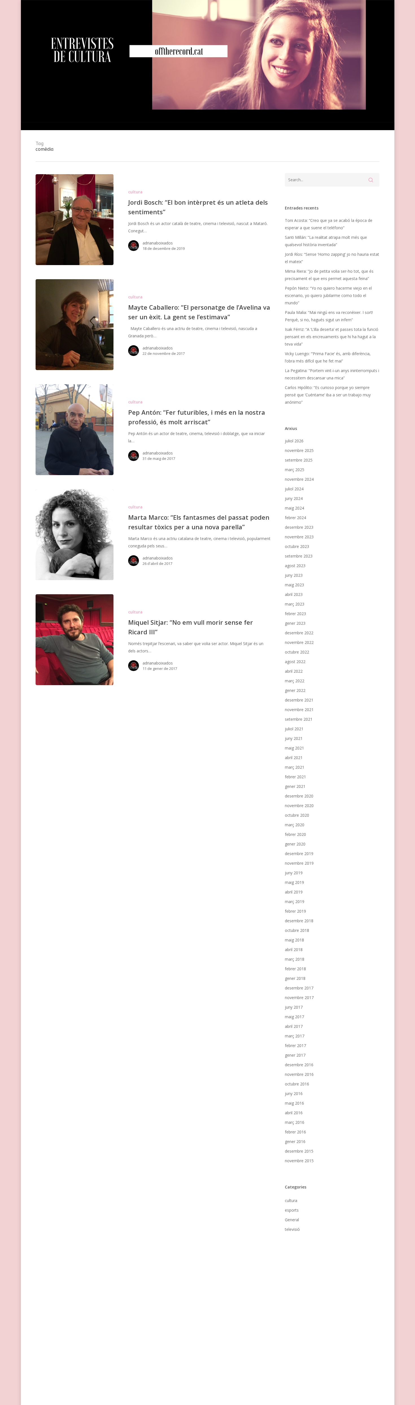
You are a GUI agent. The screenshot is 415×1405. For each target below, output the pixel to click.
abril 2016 (294, 1112)
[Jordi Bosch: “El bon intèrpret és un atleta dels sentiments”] (74, 219)
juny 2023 (294, 575)
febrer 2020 (295, 834)
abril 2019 (294, 892)
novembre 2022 (299, 642)
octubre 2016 (297, 1084)
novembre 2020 (299, 805)
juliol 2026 (294, 440)
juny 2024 (294, 498)
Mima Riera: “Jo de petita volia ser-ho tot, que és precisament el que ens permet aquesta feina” (329, 274)
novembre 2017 (299, 997)
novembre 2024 (299, 479)
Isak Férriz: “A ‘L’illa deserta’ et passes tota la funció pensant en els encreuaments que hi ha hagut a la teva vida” (331, 337)
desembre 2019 (299, 853)
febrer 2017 (295, 1045)
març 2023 (294, 604)
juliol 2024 (294, 488)
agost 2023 (295, 565)
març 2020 (294, 824)
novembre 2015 (299, 1160)
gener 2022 (295, 690)
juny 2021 (294, 738)
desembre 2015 (299, 1151)
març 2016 (294, 1122)
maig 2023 (294, 584)
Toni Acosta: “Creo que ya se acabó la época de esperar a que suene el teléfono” (328, 224)
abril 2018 (294, 949)
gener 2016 (295, 1141)
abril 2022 (294, 671)
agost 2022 (295, 661)
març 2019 (294, 901)
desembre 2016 (299, 1064)
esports (292, 1210)
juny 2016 (294, 1093)
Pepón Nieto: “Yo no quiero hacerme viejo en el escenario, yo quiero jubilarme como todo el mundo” (328, 295)
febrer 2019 (295, 911)
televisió (292, 1229)
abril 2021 (294, 757)
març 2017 (294, 1036)
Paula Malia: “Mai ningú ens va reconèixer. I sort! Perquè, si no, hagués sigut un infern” (329, 316)
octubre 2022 (297, 652)
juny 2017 (294, 1007)
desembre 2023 (299, 527)
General (292, 1219)
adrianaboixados (158, 243)
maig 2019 (294, 882)
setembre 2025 (299, 460)
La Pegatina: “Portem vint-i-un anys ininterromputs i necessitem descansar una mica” (332, 374)
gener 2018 (295, 978)
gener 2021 (295, 786)
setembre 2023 (299, 556)
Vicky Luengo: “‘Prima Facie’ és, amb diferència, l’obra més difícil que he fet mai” (328, 357)
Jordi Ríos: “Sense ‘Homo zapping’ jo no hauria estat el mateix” (332, 258)
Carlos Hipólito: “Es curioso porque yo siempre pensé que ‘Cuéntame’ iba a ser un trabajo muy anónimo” (328, 395)
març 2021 (294, 767)
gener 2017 (295, 1055)
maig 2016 (294, 1103)
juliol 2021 (294, 728)
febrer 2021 (295, 776)
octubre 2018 (297, 930)
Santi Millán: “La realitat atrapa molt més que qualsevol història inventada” (326, 241)
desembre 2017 (299, 988)
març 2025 (294, 469)
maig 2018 (294, 940)
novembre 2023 (299, 536)
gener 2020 (295, 844)
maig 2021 (294, 748)
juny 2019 (294, 872)
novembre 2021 (299, 709)
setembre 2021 (299, 719)
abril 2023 (294, 594)
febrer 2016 (295, 1132)
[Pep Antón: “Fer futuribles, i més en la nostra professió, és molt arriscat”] (74, 429)
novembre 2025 (299, 450)
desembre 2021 (299, 700)
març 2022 (294, 680)
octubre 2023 (297, 546)
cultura (135, 192)
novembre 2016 (299, 1074)
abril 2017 (294, 1026)
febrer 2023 (295, 613)
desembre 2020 (299, 796)
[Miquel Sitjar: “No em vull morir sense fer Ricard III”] (74, 639)
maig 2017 (294, 1016)
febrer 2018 (295, 968)
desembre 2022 (299, 632)
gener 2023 (295, 623)
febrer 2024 (295, 517)
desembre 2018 (299, 920)
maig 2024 (294, 508)
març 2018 (294, 959)
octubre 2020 (297, 815)
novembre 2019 (299, 863)
